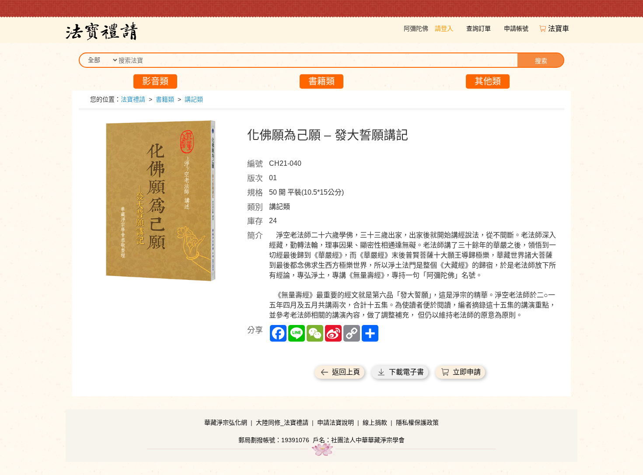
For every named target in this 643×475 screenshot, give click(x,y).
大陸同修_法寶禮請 (282, 422)
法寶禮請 (133, 99)
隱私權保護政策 (417, 422)
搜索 (541, 60)
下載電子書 (406, 372)
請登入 (444, 28)
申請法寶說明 (335, 422)
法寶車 (559, 28)
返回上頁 (346, 372)
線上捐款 (375, 422)
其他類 (488, 81)
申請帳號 (516, 28)
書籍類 (321, 81)
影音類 (155, 81)
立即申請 (467, 372)
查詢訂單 (478, 28)
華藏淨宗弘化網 (225, 422)
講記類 (194, 99)
